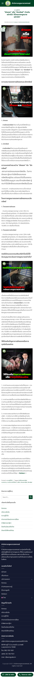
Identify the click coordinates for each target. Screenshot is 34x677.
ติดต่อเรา (4, 594)
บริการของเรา (5, 579)
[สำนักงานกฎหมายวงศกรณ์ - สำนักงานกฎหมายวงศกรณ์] (18, 3)
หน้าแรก (3, 572)
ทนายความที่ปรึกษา (12, 482)
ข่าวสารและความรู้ (6, 586)
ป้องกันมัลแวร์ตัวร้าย (7, 527)
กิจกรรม (4, 508)
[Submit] (31, 497)
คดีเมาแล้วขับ (5, 512)
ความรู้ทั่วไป (17, 10)
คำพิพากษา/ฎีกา (6, 523)
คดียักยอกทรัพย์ (23, 480)
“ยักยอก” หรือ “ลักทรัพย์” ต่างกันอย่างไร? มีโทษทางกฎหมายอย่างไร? (17, 14)
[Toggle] (32, 579)
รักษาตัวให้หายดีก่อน (7, 530)
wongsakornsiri (24, 22)
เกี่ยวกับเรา (4, 575)
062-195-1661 (9, 650)
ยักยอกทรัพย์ (24, 482)
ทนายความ (4, 482)
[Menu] (2, 3)
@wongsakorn (10, 657)
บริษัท (18, 482)
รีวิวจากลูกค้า (5, 590)
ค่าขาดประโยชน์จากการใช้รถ (10, 519)
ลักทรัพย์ (30, 482)
